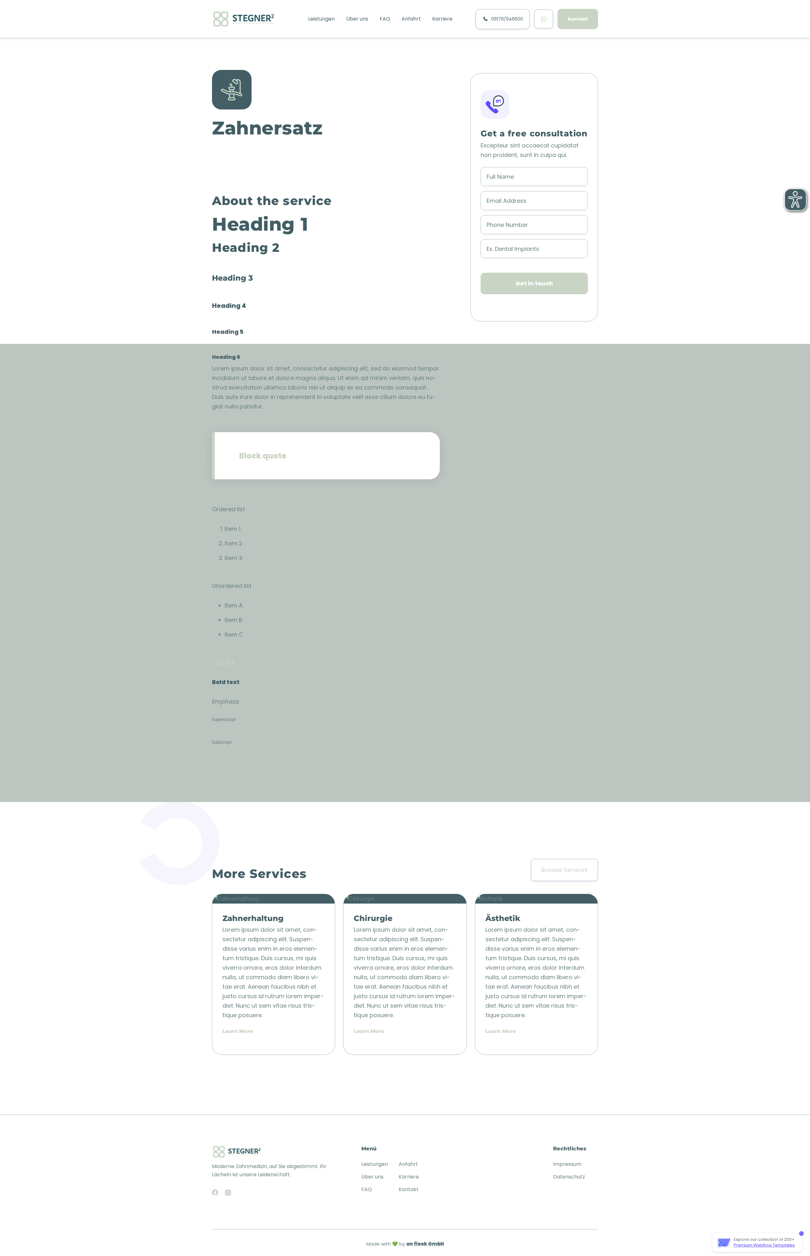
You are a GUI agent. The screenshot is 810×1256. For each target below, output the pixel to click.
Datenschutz (569, 1176)
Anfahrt (411, 18)
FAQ (385, 18)
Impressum (567, 1164)
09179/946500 (506, 19)
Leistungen (321, 18)
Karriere (442, 18)
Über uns (357, 18)
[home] (243, 19)
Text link (223, 662)
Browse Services (564, 870)
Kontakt (578, 19)
